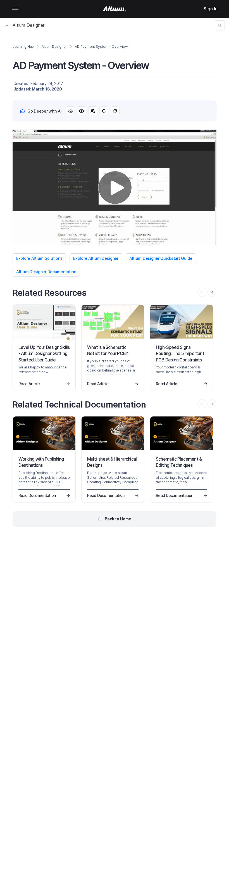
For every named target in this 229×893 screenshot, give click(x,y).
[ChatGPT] (70, 110)
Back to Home (118, 518)
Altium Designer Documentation (46, 271)
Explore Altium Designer (95, 258)
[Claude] (92, 110)
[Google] (103, 110)
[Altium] (114, 8)
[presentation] (211, 292)
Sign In (211, 8)
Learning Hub (23, 46)
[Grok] (115, 110)
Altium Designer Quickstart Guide (160, 258)
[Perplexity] (81, 110)
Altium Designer (28, 25)
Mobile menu (15, 9)
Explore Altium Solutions (39, 258)
